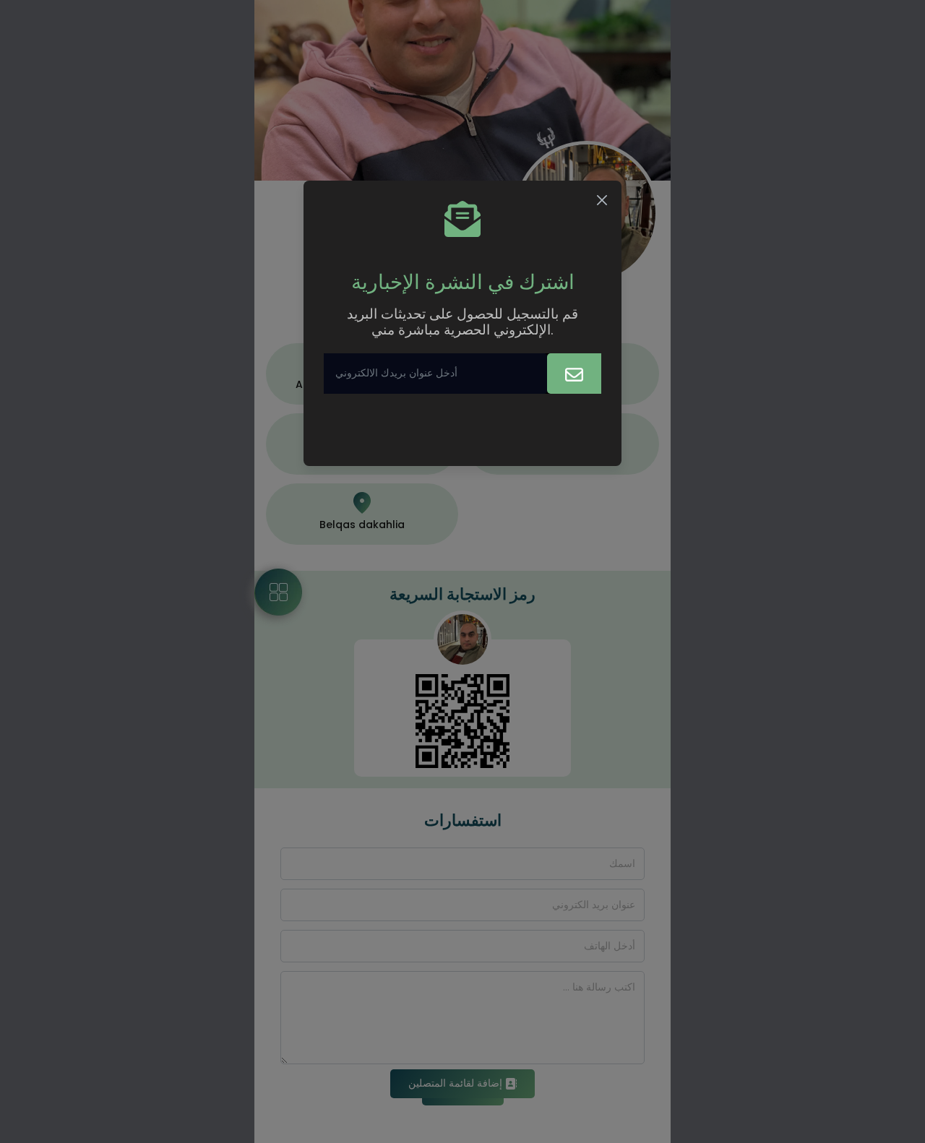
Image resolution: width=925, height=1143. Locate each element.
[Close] (601, 200)
